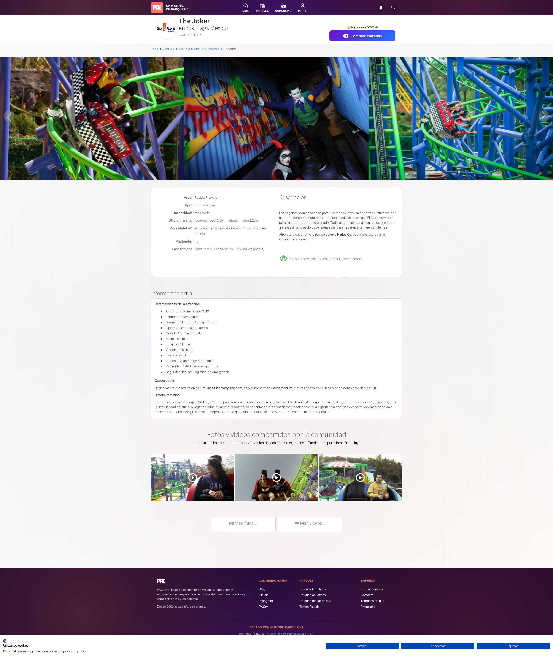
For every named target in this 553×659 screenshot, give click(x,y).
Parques (168, 49)
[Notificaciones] (381, 7)
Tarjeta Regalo (309, 606)
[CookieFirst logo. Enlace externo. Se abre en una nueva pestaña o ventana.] (4, 641)
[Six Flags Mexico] (166, 38)
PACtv (263, 606)
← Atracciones (190, 35)
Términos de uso (372, 601)
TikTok (263, 595)
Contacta (367, 595)
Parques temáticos (312, 589)
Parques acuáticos (312, 595)
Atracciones (212, 49)
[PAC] (157, 7)
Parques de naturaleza (315, 601)
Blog (262, 589)
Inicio (155, 49)
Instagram (266, 601)
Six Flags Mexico (189, 49)
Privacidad (368, 606)
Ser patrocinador (372, 589)
